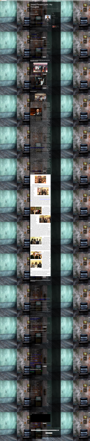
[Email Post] (41, 37)
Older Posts (49, 425)
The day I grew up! (33, 91)
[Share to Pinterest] (45, 37)
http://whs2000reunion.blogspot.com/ (34, 319)
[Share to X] (44, 423)
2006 (53, 23)
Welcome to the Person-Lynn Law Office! (37, 40)
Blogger (51, 435)
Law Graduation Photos (36, 358)
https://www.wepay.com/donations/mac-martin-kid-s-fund (37, 147)
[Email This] (42, 37)
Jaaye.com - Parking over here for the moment (38, 330)
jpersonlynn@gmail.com (34, 34)
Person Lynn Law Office (34, 14)
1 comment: (39, 37)
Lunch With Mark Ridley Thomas (35, 369)
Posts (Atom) (34, 426)
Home (39, 425)
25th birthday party (34, 356)
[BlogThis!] (43, 37)
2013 (53, 19)
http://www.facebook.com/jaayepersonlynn (37, 354)
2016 (53, 16)
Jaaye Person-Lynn (32, 363)
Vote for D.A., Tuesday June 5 (35, 75)
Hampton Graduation (35, 360)
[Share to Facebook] (44, 37)
